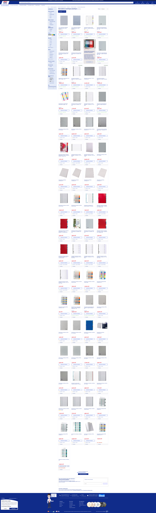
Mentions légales (81, 502)
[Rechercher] (132, 2)
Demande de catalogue (72, 505)
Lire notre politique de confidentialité (6, 506)
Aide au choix (61, 505)
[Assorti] (53, 34)
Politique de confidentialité (82, 505)
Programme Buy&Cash (72, 507)
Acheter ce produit (64, 34)
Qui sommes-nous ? (61, 502)
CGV (79, 506)
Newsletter (70, 506)
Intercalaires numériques (76, 490)
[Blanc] (50, 36)
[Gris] (50, 34)
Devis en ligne (71, 502)
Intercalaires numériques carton (87, 490)
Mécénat (60, 506)
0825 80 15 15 (52, 0)
